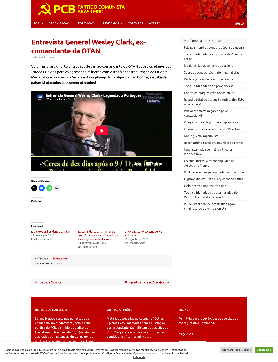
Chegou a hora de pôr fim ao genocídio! (211, 122)
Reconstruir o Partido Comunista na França (213, 142)
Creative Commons (201, 323)
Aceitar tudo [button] (264, 349)
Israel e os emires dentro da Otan (50, 231)
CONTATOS (135, 23)
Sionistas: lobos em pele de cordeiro (209, 65)
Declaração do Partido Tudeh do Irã (208, 79)
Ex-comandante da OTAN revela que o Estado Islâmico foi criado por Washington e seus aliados (98, 235)
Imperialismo (61, 258)
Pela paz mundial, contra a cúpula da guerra (214, 47)
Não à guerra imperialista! (201, 136)
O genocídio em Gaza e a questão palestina (213, 179)
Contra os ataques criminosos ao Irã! (209, 93)
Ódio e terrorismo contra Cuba (205, 186)
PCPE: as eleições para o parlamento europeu (214, 172)
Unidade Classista (50, 282)
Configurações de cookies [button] (236, 349)
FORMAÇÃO (86, 23)
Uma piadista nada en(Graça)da (144, 282)
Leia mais (139, 357)
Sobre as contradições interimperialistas (211, 72)
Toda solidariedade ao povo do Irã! (208, 86)
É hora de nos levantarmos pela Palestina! (212, 129)
